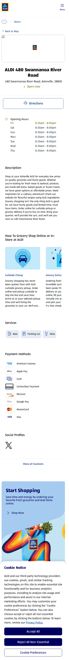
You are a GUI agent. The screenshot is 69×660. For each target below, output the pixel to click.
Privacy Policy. (34, 622)
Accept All (33, 631)
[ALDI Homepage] (5, 7)
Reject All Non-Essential (33, 642)
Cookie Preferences (33, 652)
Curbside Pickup (14, 275)
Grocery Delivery (55, 275)
